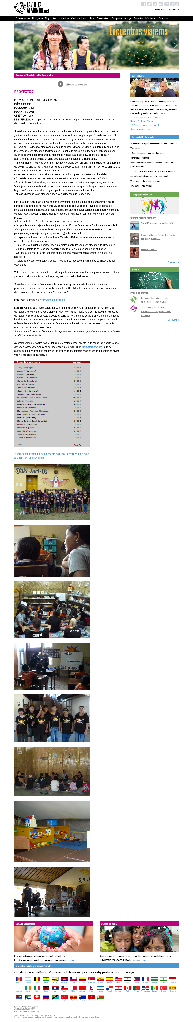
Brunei (55, 982)
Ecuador (100, 982)
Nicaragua (100, 991)
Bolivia (46, 982)
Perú (127, 991)
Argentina (28, 982)
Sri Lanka (173, 991)
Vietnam (91, 1000)
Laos (55, 991)
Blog (47, 18)
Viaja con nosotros (60, 18)
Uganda (73, 1000)
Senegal (154, 991)
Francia (145, 982)
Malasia (64, 991)
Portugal (136, 991)
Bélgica (37, 982)
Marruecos (82, 991)
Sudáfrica (28, 1000)
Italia (36, 991)
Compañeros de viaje (121, 18)
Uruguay (82, 1000)
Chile (73, 982)
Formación (138, 18)
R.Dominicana (145, 991)
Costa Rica (91, 982)
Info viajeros (151, 18)
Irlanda (28, 991)
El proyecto (37, 18)
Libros (91, 18)
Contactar (163, 18)
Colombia (82, 982)
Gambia (154, 982)
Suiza (37, 1000)
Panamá (109, 991)
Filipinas (136, 982)
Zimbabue (100, 1000)
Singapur (163, 991)
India (163, 982)
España (109, 982)
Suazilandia (18, 1000)
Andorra (18, 982)
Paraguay (118, 991)
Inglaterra (19, 991)
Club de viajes (103, 18)
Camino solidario (78, 18)
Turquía (64, 1000)
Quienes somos (23, 18)
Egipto (127, 982)
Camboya (64, 982)
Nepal (91, 991)
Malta (73, 991)
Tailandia (46, 1000)
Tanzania (55, 1000)
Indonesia (173, 982)
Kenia (46, 991)
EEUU (118, 982)
